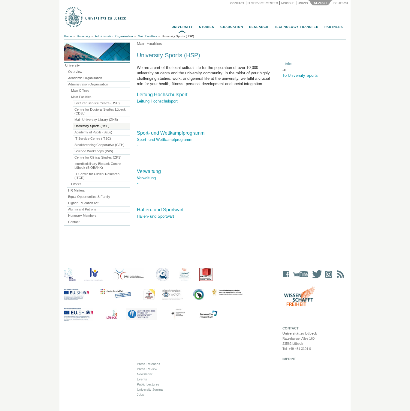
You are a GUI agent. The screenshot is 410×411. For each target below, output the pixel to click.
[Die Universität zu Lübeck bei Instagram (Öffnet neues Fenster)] (327, 278)
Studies (206, 26)
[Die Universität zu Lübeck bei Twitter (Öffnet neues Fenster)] (315, 278)
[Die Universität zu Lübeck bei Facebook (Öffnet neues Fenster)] (286, 278)
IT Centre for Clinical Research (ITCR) (96, 176)
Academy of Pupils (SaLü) (93, 132)
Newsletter (144, 374)
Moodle (287, 3)
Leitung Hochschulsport (162, 94)
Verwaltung (149, 171)
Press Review (147, 369)
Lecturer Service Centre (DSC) (97, 103)
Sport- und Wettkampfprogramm (170, 133)
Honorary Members (82, 215)
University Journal (150, 389)
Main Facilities (147, 36)
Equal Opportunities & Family (89, 196)
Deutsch (340, 3)
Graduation (231, 26)
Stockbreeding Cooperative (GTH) (99, 145)
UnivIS (303, 3)
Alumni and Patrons (82, 209)
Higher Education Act (83, 203)
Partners (333, 26)
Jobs (140, 394)
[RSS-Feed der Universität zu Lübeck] (339, 278)
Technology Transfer (296, 26)
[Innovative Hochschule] (208, 314)
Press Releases (148, 364)
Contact (237, 3)
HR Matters (76, 190)
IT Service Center (263, 3)
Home (68, 36)
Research (258, 26)
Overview (75, 71)
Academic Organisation (85, 78)
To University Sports (300, 75)
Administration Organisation (114, 36)
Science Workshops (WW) (93, 151)
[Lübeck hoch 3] (111, 314)
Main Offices (80, 90)
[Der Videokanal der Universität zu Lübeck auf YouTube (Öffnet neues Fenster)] (299, 278)
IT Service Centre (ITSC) (92, 138)
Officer (76, 184)
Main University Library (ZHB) (96, 119)
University (182, 26)
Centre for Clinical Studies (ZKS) (98, 157)
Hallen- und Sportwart (160, 209)
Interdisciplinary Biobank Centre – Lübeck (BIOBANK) (98, 165)
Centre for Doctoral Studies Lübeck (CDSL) (100, 111)
